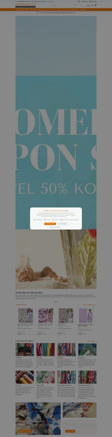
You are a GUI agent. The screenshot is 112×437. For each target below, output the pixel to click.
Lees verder (68, 216)
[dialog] (56, 218)
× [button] (80, 208)
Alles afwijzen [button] (62, 223)
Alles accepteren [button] (50, 223)
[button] (56, 227)
